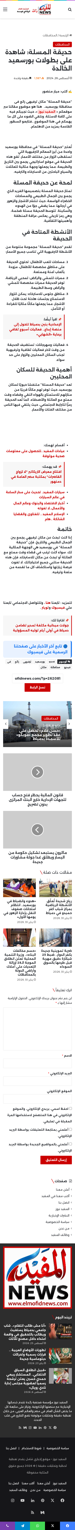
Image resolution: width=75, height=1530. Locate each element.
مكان (43, 667)
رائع (17, 661)
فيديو (67, 667)
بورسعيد (40, 661)
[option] (37, 724)
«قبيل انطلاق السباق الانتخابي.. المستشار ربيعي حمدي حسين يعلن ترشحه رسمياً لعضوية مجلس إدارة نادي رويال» (25, 1379)
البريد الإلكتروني (60, 1073)
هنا (48, 603)
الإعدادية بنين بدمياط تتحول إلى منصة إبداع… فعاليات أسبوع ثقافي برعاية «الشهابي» (35, 329)
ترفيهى (27, 661)
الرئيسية (64, 35)
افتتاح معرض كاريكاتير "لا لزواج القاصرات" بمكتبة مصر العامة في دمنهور (36, 477)
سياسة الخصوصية (57, 1222)
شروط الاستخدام (31, 1448)
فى (9, 661)
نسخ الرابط (37, 687)
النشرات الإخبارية (59, 1215)
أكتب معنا (28, 1483)
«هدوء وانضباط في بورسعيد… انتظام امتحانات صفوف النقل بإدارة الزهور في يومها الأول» (19, 909)
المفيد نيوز (47, 112)
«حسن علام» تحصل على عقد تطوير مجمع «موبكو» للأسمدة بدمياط (38, 735)
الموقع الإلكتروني (59, 1091)
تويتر (45, 607)
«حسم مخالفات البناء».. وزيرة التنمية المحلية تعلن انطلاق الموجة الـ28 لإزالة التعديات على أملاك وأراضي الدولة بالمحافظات (20, 962)
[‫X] (50, 1427)
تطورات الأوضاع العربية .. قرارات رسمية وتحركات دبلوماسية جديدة (27, 1354)
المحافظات (50, 35)
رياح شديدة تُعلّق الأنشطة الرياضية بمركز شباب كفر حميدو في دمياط (58, 907)
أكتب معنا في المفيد (55, 1196)
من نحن (64, 1228)
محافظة (55, 667)
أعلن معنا (62, 1189)
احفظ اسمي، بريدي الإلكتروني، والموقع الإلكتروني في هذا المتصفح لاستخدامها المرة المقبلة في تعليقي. (39, 1115)
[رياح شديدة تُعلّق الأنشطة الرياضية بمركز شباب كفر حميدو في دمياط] (55, 888)
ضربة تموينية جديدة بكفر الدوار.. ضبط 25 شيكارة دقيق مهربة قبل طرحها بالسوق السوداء (56, 959)
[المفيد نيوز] (37, 9)
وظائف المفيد (60, 1235)
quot (52, 661)
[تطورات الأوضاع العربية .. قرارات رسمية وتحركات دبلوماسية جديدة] (60, 1356)
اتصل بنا (64, 1202)
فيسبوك (58, 607)
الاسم (67, 1055)
